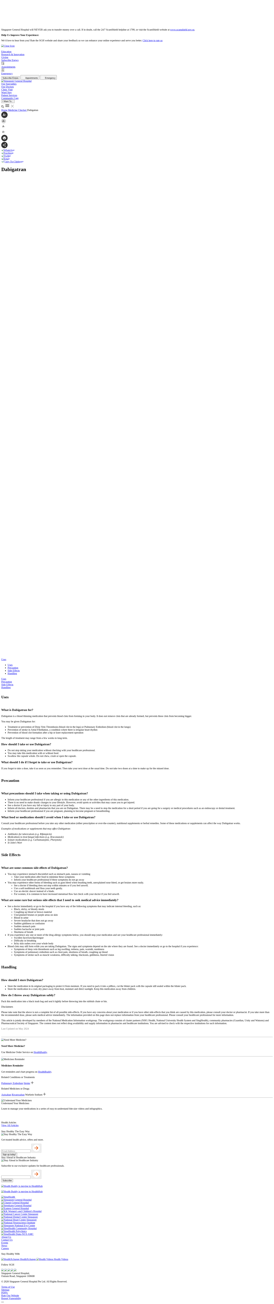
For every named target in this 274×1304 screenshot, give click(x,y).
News (4, 1245)
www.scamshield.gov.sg (182, 29)
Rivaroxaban (18, 1094)
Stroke (27, 1083)
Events (4, 1242)
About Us (6, 1237)
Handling (12, 673)
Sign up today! (9, 1154)
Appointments (31, 78)
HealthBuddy (40, 1052)
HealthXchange (28, 1259)
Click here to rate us (153, 40)
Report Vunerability (11, 1298)
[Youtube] (6, 1270)
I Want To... (8, 101)
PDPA (4, 1292)
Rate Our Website (10, 1295)
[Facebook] (2, 1270)
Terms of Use (8, 1287)
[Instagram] (9, 1270)
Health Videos (60, 1259)
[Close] (2, 1302)
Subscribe (7, 1180)
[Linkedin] (15, 1270)
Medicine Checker (17, 110)
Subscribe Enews (11, 78)
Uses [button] (3, 659)
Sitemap (5, 1289)
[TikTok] (12, 1270)
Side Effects (14, 670)
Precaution (13, 667)
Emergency (49, 78)
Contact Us (7, 1239)
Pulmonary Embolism (12, 1083)
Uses (10, 665)
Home (4, 110)
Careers (5, 1248)
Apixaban (6, 1094)
